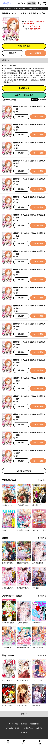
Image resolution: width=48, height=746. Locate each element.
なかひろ (31, 21)
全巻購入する (24, 88)
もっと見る (42, 480)
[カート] (44, 3)
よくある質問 (13, 724)
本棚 (40, 744)
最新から (43, 99)
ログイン (21, 3)
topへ (24, 714)
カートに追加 (35, 53)
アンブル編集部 (28, 24)
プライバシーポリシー (13, 728)
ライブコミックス (34, 26)
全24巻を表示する (24, 471)
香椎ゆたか (40, 21)
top (3, 8)
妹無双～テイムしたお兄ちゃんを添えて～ (29, 8)
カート (24, 744)
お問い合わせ (28, 728)
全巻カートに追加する (24, 95)
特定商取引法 (34, 724)
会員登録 (31, 3)
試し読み (12, 53)
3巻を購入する (24, 46)
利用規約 (24, 724)
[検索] (39, 3)
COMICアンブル (35, 29)
